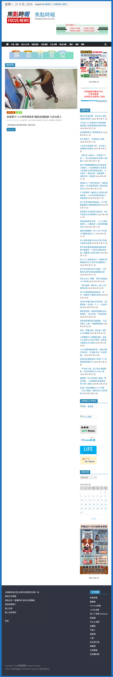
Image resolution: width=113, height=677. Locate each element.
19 (90, 504)
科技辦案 (33, 120)
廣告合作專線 (10, 596)
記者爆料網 (94, 654)
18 (86, 504)
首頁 (7, 621)
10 (82, 500)
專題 (76, 44)
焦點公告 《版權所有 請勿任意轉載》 (20, 600)
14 (98, 500)
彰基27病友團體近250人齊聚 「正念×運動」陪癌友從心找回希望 (93, 390)
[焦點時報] (7, 44)
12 (90, 500)
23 (106, 504)
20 (94, 504)
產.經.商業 (63, 44)
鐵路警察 (51, 120)
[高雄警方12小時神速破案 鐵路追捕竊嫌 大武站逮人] (41, 70)
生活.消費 (53, 44)
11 (86, 500)
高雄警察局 (58, 120)
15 (102, 500)
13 (94, 500)
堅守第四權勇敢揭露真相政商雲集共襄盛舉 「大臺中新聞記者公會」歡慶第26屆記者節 (93, 250)
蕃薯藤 (93, 601)
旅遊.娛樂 (35, 44)
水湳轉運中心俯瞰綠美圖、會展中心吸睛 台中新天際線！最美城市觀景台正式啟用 (93, 340)
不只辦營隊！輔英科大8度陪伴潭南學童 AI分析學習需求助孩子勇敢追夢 (93, 195)
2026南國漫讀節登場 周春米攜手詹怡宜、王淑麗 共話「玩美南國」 (93, 352)
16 (106, 500)
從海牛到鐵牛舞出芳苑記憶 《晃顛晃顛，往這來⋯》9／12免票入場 (94, 304)
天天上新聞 (94, 622)
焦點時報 (45, 14)
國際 (82, 44)
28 (98, 508)
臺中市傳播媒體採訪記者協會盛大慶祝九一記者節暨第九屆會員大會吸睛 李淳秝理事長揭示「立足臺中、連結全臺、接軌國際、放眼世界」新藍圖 (93, 170)
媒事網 (93, 618)
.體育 (71, 44)
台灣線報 (93, 650)
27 (94, 508)
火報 (92, 638)
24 (82, 508)
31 (82, 512)
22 (102, 504)
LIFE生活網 (94, 610)
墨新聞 (93, 634)
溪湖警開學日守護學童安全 (91, 132)
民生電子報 (94, 642)
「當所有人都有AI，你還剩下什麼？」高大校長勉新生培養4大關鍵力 (93, 158)
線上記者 (8, 608)
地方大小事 (25, 44)
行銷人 (93, 630)
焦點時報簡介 (10, 604)
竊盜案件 (39, 120)
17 (82, 504)
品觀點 (93, 626)
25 (86, 508)
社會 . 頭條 (15, 44)
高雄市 (19, 112)
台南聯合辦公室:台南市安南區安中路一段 (22, 592)
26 (90, 508)
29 (102, 508)
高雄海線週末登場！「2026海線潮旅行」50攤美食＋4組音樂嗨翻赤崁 (94, 224)
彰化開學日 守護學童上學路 (54, 4)
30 (106, 508)
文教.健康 (44, 44)
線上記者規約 (10, 612)
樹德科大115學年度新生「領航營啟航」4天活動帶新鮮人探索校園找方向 (94, 186)
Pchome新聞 (95, 605)
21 (98, 504)
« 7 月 (93, 519)
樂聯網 (93, 646)
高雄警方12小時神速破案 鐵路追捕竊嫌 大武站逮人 (34, 116)
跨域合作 (45, 120)
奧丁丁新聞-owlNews (99, 614)
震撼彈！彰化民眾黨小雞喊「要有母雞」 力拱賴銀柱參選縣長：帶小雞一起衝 (93, 381)
